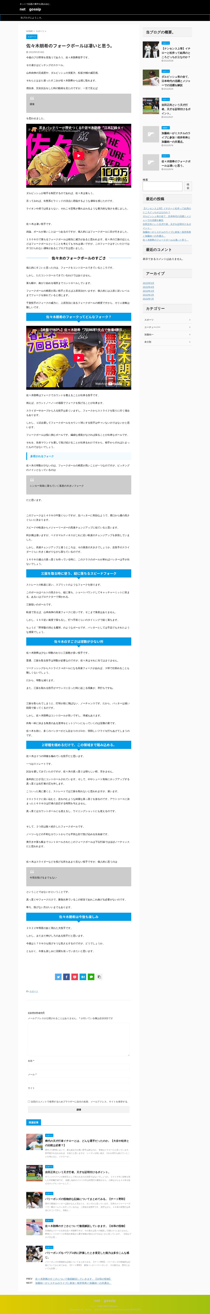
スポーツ (34, 991)
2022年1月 (148, 298)
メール (32, 1074)
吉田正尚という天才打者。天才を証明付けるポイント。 (78, 1172)
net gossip (32, 9)
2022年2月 (148, 294)
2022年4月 (148, 287)
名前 (31, 1060)
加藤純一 (149, 334)
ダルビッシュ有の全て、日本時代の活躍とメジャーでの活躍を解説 (176, 81)
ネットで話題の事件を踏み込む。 (105, 1306)
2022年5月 (148, 283)
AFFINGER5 (135, 1309)
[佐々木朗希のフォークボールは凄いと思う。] (83, 977)
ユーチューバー (152, 327)
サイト (31, 1088)
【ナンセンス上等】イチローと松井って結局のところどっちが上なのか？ (176, 53)
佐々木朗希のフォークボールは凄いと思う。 (166, 239)
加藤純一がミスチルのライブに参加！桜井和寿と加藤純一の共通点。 (73, 1283)
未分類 (147, 341)
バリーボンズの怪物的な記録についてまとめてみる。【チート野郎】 (85, 1199)
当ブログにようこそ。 (32, 17)
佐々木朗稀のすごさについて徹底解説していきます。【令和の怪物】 (85, 1226)
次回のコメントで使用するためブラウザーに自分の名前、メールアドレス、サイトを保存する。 (80, 1101)
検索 (145, 179)
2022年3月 (148, 290)
